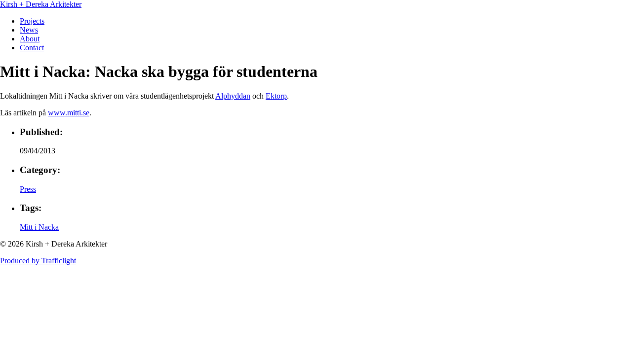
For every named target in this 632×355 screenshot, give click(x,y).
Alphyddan (232, 96)
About (30, 39)
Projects (32, 21)
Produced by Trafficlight (38, 260)
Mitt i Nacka (39, 227)
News (29, 30)
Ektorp (276, 96)
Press (28, 189)
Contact (32, 47)
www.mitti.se (68, 112)
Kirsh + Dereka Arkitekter (40, 4)
